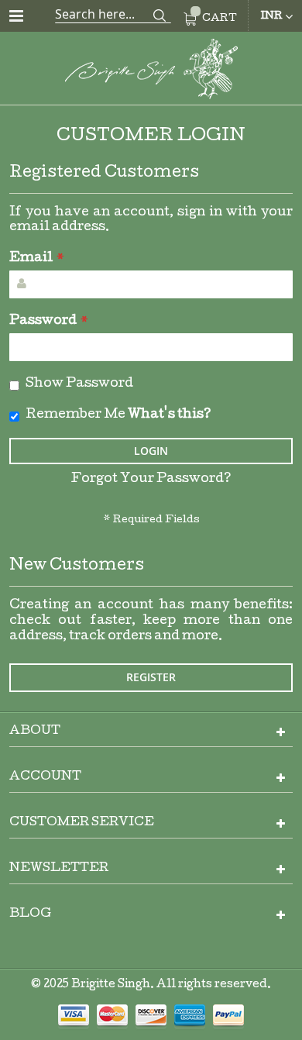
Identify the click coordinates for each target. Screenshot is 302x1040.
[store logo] (151, 72)
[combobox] (113, 14)
